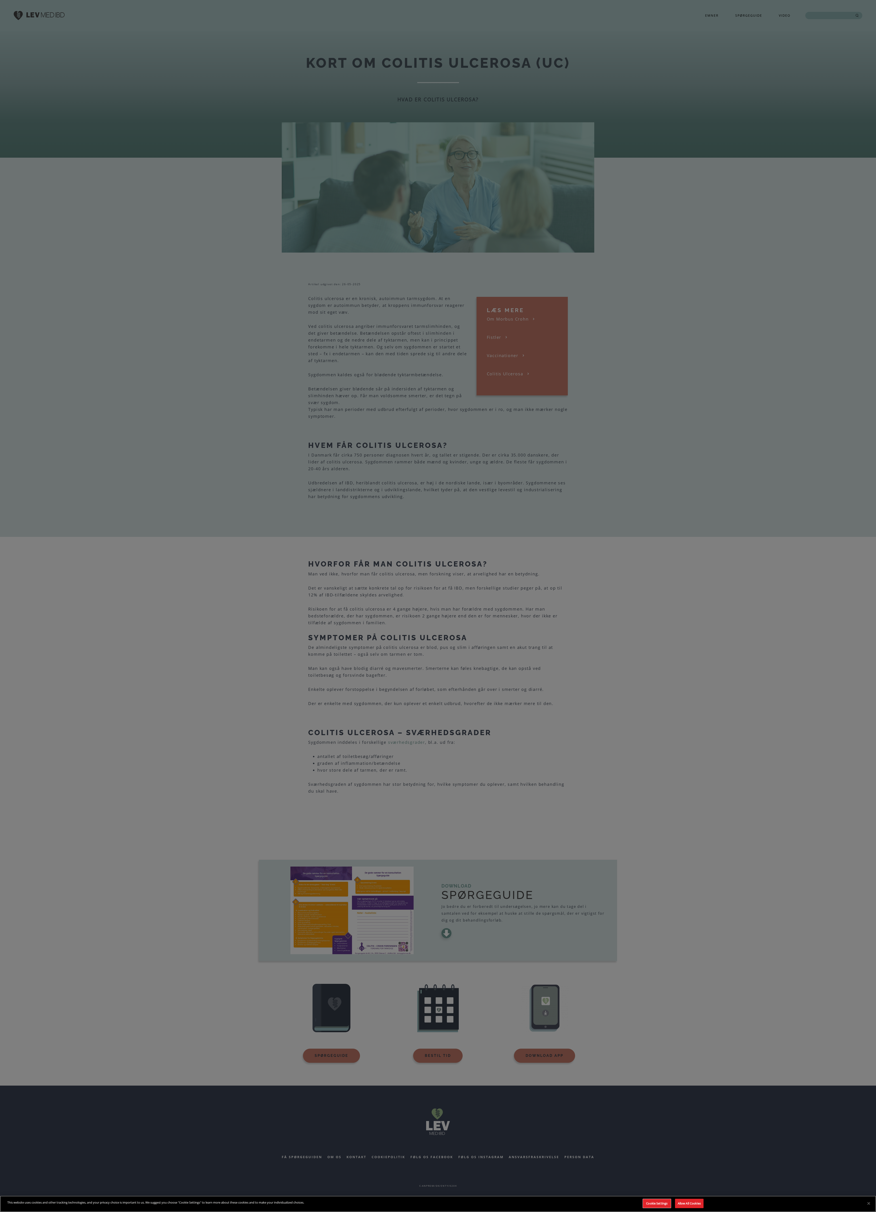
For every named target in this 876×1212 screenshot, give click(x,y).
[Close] (869, 1203)
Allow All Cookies (689, 1203)
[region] (438, 1204)
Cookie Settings (656, 1203)
